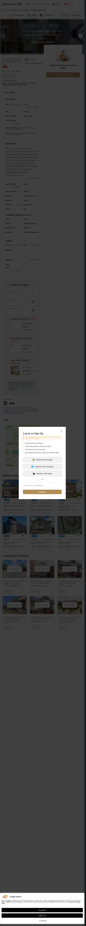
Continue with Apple (44, 473)
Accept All (42, 910)
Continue (42, 492)
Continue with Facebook (44, 467)
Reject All (42, 915)
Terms (71, 902)
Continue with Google (44, 460)
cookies (9, 901)
